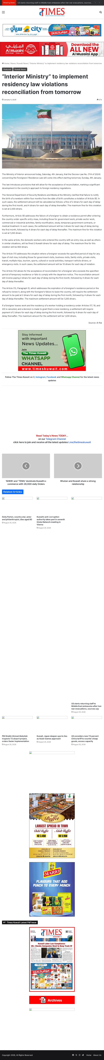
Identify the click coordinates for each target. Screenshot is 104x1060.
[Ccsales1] (52, 30)
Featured (7, 69)
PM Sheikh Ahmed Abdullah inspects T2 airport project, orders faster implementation (54, 3)
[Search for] (100, 13)
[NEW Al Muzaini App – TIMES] (52, 49)
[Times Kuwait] (52, 12)
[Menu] (3, 13)
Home (6, 63)
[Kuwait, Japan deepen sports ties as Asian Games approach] (52, 724)
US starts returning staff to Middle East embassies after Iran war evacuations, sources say (86, 706)
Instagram (41, 377)
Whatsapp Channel (70, 377)
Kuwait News (22, 63)
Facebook (51, 377)
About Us (97, 1055)
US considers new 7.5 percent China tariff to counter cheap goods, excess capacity (85, 738)
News (13, 63)
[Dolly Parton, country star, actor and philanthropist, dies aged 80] (17, 505)
